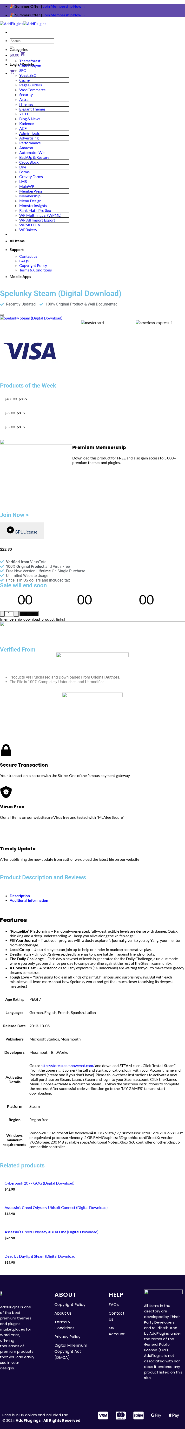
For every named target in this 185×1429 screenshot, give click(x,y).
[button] (18, 55)
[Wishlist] (2, 315)
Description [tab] (20, 895)
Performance (30, 142)
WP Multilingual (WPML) (40, 215)
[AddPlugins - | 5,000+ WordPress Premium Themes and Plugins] (23, 23)
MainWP (26, 186)
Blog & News (29, 118)
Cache (24, 80)
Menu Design (30, 200)
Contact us (28, 256)
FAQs (24, 260)
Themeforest (29, 60)
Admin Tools (29, 133)
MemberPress (31, 191)
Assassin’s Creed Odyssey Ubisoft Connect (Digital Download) (56, 1207)
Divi (22, 167)
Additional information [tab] (29, 900)
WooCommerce (32, 89)
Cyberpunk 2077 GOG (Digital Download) (39, 1183)
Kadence (26, 123)
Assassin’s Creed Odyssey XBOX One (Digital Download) (52, 1231)
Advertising (29, 138)
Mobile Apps (20, 276)
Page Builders (30, 85)
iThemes (26, 104)
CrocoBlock (29, 162)
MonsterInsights (33, 205)
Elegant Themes (32, 109)
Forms (24, 171)
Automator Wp (32, 152)
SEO (22, 70)
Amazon (26, 147)
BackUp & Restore (34, 157)
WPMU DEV (29, 224)
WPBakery (28, 229)
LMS (23, 181)
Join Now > (14, 515)
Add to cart (29, 614)
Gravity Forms (31, 176)
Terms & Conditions (35, 270)
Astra (23, 99)
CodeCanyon (30, 65)
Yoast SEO (28, 75)
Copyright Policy (33, 265)
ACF (23, 128)
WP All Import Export (37, 220)
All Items (17, 240)
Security (26, 94)
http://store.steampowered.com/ (67, 1065)
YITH (23, 113)
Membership (29, 196)
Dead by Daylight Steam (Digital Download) (41, 1256)
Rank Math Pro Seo (35, 210)
